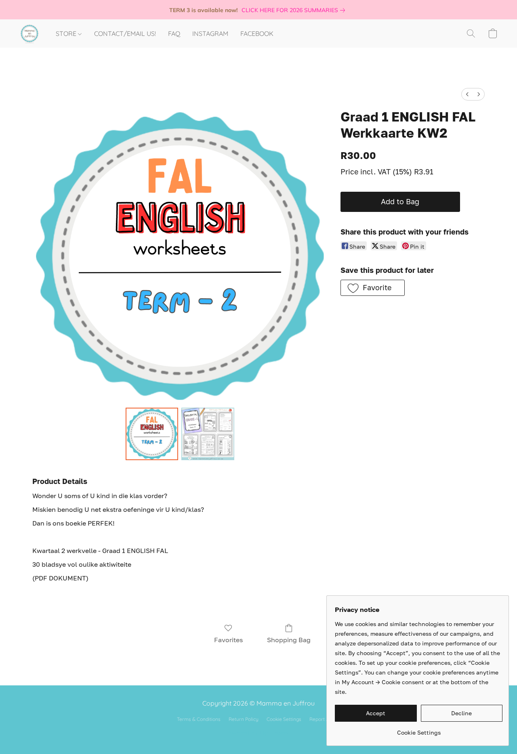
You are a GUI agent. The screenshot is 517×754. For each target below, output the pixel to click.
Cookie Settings (284, 719)
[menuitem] (467, 94)
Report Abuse (324, 719)
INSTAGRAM (210, 33)
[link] (295, 10)
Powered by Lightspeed (258, 732)
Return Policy (243, 719)
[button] (29, 33)
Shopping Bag (289, 640)
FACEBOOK (256, 33)
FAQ (174, 33)
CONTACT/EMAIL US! (125, 33)
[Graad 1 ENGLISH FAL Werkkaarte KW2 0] (152, 434)
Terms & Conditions (199, 719)
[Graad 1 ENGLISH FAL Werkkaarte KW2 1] (207, 434)
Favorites (228, 640)
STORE (67, 33)
